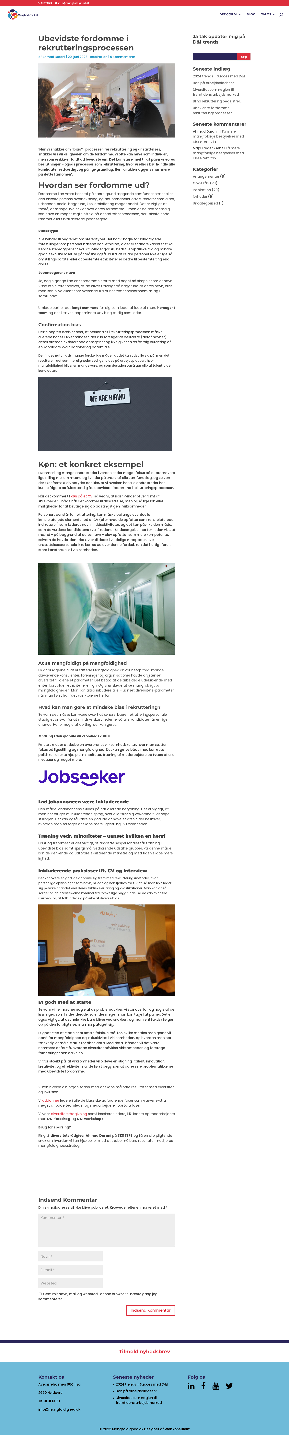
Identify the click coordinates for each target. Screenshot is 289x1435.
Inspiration (98, 57)
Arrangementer (206, 176)
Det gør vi (228, 14)
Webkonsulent (177, 1429)
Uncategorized (205, 203)
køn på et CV (82, 496)
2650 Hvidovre (50, 1392)
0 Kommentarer (122, 57)
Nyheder (200, 196)
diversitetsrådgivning (69, 1114)
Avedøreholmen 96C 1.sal (59, 1384)
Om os (266, 14)
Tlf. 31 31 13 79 (49, 1401)
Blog (251, 14)
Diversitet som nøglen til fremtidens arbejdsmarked (216, 92)
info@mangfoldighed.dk (59, 1409)
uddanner (50, 1100)
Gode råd (201, 183)
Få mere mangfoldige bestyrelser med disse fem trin (218, 136)
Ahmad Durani (53, 57)
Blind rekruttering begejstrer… (217, 101)
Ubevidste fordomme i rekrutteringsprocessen (213, 110)
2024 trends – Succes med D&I (219, 76)
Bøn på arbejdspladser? (213, 83)
